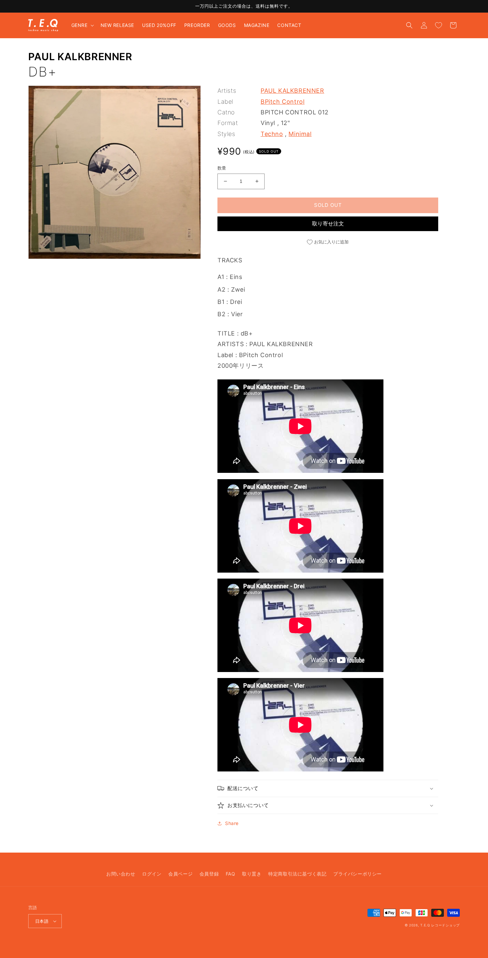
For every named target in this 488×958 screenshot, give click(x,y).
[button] (82, 25)
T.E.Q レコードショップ (440, 925)
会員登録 (209, 874)
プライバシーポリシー (357, 874)
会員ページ (180, 874)
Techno (272, 133)
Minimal (299, 133)
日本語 (41, 921)
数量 (221, 168)
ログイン (151, 874)
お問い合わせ (120, 874)
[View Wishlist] (438, 25)
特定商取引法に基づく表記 (297, 874)
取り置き (251, 874)
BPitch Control (282, 101)
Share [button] (232, 823)
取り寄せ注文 (328, 223)
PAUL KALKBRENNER (80, 57)
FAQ (230, 874)
